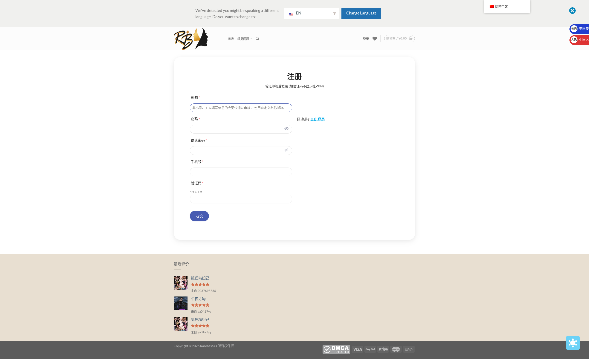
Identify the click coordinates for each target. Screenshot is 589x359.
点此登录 (317, 119)
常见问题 (243, 38)
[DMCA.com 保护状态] (336, 349)
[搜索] (257, 38)
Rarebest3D (208, 346)
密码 (195, 119)
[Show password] (286, 128)
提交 (199, 216)
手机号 (197, 162)
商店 (231, 38)
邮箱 (195, 97)
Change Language (361, 13)
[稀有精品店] (197, 38)
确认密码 (199, 140)
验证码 (197, 183)
